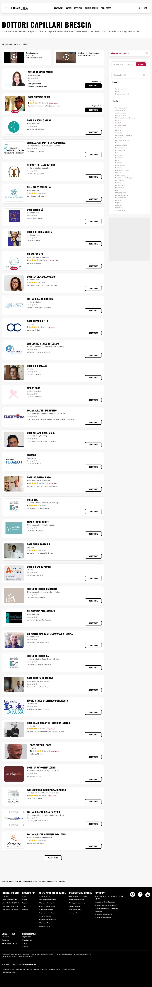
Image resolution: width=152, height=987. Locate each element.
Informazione (7, 44)
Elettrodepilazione (121, 145)
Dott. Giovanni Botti (41, 745)
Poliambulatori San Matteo (42, 410)
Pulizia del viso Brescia (46, 909)
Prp (116, 190)
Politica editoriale (68, 969)
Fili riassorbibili (120, 150)
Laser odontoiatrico (75, 909)
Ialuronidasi (119, 163)
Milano (24, 899)
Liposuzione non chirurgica (124, 178)
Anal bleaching (73, 913)
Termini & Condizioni (8, 972)
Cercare (141, 64)
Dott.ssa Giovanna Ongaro (41, 276)
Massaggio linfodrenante (77, 903)
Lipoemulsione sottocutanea (78, 896)
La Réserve (5, 896)
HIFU (117, 160)
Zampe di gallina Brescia (47, 906)
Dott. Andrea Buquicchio (10, 909)
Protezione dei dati (8, 969)
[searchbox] (124, 64)
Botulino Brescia (44, 896)
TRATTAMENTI (58, 8)
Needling (118, 183)
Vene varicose (120, 210)
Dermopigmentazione (122, 140)
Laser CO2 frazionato (122, 170)
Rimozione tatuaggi (121, 195)
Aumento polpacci (75, 906)
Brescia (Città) (120, 91)
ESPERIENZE (78, 8)
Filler (117, 153)
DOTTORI (68, 8)
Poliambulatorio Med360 (40, 299)
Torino (24, 906)
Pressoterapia (119, 188)
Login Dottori (26, 937)
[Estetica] (19, 8)
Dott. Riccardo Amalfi (39, 566)
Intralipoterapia (120, 165)
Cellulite (118, 130)
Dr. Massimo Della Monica (41, 611)
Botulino (118, 120)
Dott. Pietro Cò (35, 209)
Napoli (24, 903)
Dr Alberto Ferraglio (39, 187)
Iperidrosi (118, 168)
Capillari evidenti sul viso (103, 918)
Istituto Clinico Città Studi (10, 903)
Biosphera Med (35, 254)
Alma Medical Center (38, 522)
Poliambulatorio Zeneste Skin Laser (46, 834)
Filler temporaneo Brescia (47, 899)
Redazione (5, 940)
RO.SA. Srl (32, 499)
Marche (24, 943)
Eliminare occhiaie (121, 148)
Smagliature (119, 205)
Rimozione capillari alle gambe (105, 902)
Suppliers (25, 947)
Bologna (25, 909)
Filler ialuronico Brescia (47, 903)
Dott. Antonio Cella (37, 321)
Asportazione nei (120, 113)
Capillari (118, 123)
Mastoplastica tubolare (76, 899)
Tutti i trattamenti (121, 108)
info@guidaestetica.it (28, 964)
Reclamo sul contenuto (9, 943)
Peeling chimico (120, 185)
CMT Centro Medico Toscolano (43, 343)
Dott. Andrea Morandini (40, 678)
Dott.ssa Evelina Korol (39, 477)
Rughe (117, 203)
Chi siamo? (5, 937)
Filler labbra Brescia (45, 923)
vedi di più (56, 146)
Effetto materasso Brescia (47, 919)
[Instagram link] (132, 895)
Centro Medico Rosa (38, 656)
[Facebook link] (140, 895)
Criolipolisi (118, 133)
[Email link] (147, 894)
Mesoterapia (119, 180)
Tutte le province (120, 89)
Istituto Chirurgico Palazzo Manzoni (47, 790)
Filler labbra (119, 158)
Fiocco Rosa (33, 388)
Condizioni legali (54, 969)
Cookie (29, 969)
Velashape (118, 208)
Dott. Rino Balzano (37, 366)
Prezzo (25, 44)
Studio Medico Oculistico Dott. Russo (47, 700)
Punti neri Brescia (45, 916)
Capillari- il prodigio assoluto (104, 914)
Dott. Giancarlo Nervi (39, 120)
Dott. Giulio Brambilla (39, 232)
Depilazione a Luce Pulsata (124, 135)
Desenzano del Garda (122, 94)
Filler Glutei (119, 155)
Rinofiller (118, 200)
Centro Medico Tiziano (9, 899)
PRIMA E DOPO (106, 8)
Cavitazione (119, 128)
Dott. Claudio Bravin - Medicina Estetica (48, 723)
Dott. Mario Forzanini (38, 544)
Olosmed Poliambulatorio (41, 165)
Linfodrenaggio (120, 175)
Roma (24, 896)
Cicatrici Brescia (44, 926)
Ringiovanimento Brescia (47, 913)
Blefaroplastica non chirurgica (125, 118)
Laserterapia (119, 173)
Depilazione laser (121, 138)
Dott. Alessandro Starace (41, 433)
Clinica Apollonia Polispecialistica (46, 142)
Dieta (117, 143)
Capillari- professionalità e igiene (105, 905)
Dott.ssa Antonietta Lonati (41, 767)
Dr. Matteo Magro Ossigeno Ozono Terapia (50, 633)
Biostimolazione (120, 115)
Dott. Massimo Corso (39, 97)
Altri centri (53, 857)
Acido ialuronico (120, 110)
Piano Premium (27, 940)
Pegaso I (31, 455)
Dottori (17, 44)
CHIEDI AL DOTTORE (91, 8)
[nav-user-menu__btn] (145, 8)
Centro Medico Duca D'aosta (42, 589)
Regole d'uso (20, 969)
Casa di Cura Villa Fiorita (10, 906)
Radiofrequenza (120, 193)
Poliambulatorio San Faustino (43, 812)
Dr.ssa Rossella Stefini (40, 72)
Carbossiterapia (120, 125)
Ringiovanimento (120, 198)
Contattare (93, 85)
